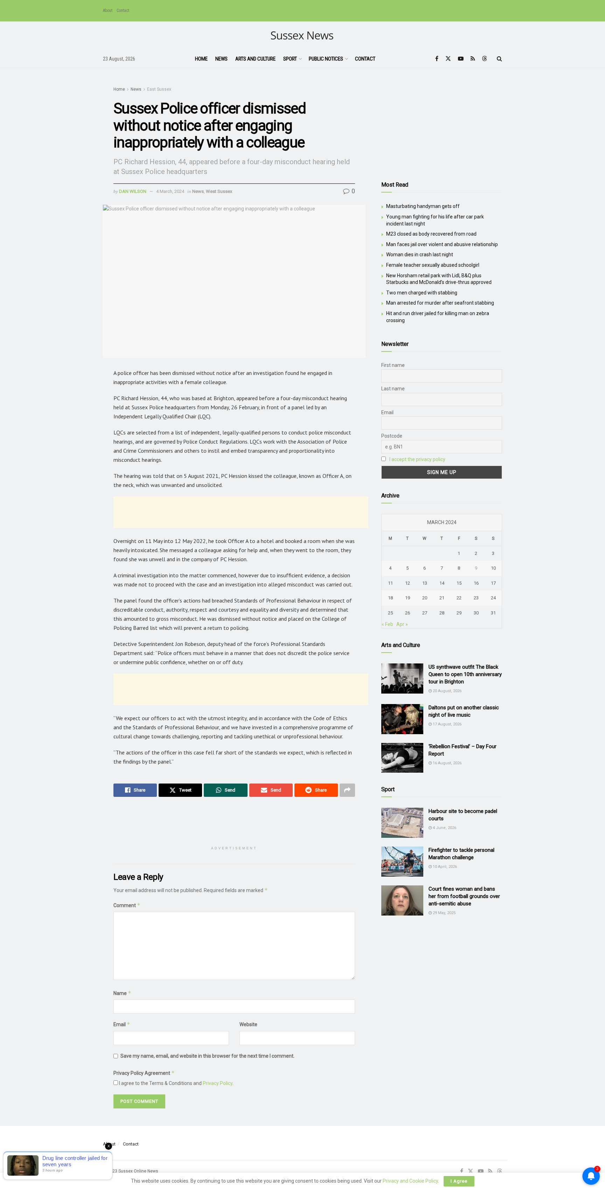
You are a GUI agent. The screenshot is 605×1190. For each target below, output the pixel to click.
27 (424, 612)
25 (390, 612)
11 (390, 583)
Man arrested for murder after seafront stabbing (440, 303)
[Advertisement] (240, 512)
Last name (393, 388)
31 (493, 612)
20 (424, 597)
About (107, 10)
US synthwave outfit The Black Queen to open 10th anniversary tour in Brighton (465, 674)
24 (493, 597)
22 (459, 597)
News (221, 59)
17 (493, 583)
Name (122, 993)
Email (121, 1024)
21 (441, 597)
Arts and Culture (255, 59)
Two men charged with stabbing (421, 292)
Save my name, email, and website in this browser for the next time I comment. (207, 1056)
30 (476, 612)
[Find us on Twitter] (448, 59)
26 (407, 612)
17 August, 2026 (446, 724)
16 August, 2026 (446, 763)
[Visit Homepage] (302, 36)
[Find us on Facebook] (436, 59)
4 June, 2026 (444, 828)
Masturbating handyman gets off (423, 206)
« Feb (387, 624)
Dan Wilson (132, 191)
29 (459, 612)
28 (441, 612)
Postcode (391, 436)
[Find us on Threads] (484, 59)
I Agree (459, 1181)
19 (407, 597)
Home (201, 59)
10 (493, 568)
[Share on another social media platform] (347, 790)
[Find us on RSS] (473, 59)
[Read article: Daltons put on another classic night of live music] (402, 719)
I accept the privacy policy (417, 459)
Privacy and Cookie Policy (410, 1181)
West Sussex (219, 191)
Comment (126, 905)
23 (476, 597)
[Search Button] (499, 59)
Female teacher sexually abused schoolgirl (432, 265)
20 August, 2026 (446, 691)
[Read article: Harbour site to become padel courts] (402, 823)
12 (407, 583)
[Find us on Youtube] (461, 59)
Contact (123, 10)
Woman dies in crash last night (419, 254)
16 (476, 583)
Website (248, 1024)
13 (424, 583)
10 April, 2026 (444, 866)
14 (441, 583)
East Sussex (159, 89)
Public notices (326, 59)
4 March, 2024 (170, 191)
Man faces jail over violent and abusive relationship (442, 244)
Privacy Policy (217, 1083)
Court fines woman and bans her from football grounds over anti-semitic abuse (464, 896)
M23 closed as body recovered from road (431, 234)
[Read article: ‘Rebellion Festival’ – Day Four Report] (402, 758)
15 (459, 583)
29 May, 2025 (444, 913)
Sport (290, 59)
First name (393, 365)
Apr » (402, 624)
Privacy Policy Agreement (144, 1073)
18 (390, 597)
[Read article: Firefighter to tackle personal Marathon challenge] (402, 862)
